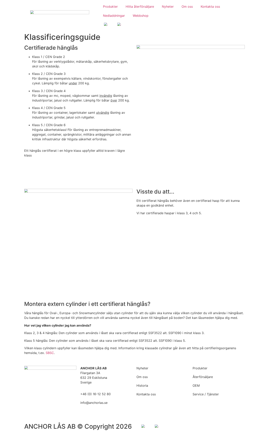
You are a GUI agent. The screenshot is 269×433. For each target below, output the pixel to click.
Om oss (187, 6)
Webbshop (140, 16)
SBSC (50, 353)
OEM (196, 385)
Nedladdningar (114, 16)
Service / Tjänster (206, 394)
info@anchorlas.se (94, 403)
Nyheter (168, 6)
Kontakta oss (210, 6)
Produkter (110, 6)
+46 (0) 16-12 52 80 (95, 394)
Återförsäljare (203, 377)
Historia (142, 385)
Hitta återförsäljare (140, 6)
